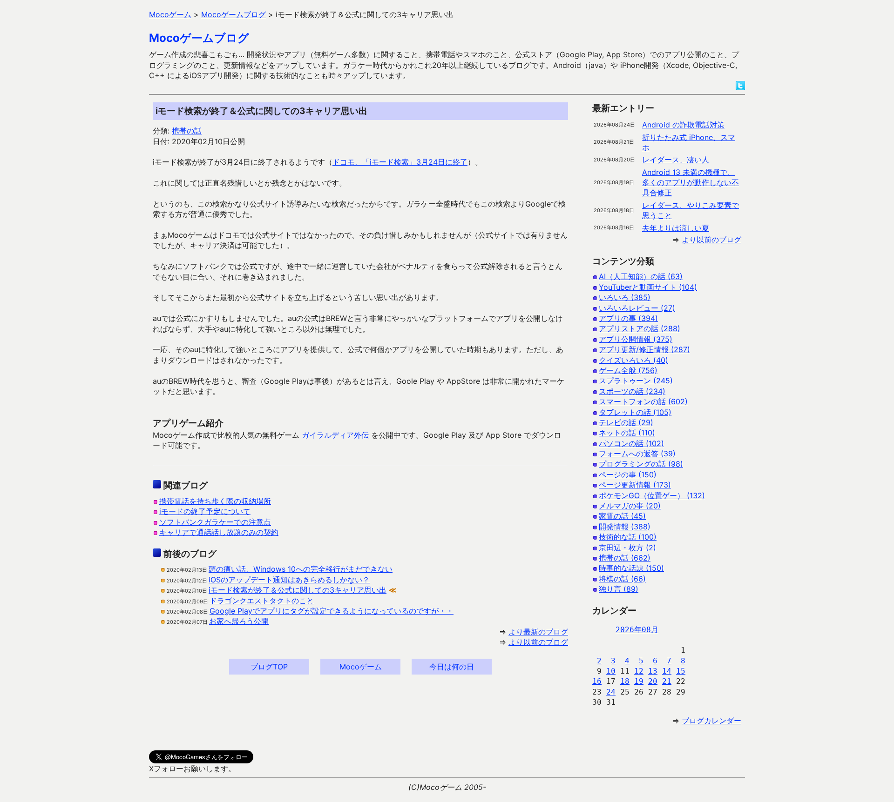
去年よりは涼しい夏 (675, 228)
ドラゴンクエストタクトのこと (262, 600)
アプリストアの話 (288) (639, 328)
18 (625, 681)
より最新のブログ (538, 631)
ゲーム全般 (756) (628, 370)
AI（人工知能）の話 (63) (641, 276)
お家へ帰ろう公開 (239, 621)
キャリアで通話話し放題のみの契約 (218, 532)
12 (638, 671)
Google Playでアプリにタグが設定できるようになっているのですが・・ (332, 610)
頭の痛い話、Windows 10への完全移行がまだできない (301, 569)
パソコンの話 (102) (631, 443)
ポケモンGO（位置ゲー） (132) (652, 495)
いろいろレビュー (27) (637, 308)
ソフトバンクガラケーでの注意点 (215, 522)
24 (611, 692)
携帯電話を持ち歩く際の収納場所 (215, 501)
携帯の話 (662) (624, 557)
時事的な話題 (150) (631, 568)
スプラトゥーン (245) (636, 380)
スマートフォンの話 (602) (643, 401)
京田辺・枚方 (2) (627, 547)
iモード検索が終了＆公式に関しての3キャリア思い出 (297, 590)
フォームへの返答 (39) (637, 453)
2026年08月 (637, 629)
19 (638, 681)
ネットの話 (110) (627, 432)
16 (597, 681)
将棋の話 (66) (622, 578)
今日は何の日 (451, 666)
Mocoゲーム (360, 666)
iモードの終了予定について (205, 511)
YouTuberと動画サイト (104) (648, 287)
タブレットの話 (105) (635, 412)
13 (652, 671)
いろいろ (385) (624, 297)
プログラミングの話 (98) (641, 463)
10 (611, 671)
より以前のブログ (538, 642)
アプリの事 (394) (628, 318)
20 (652, 681)
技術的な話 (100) (628, 536)
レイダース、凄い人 (675, 159)
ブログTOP (269, 666)
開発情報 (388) (624, 526)
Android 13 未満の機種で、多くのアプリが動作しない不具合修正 (690, 182)
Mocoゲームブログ (199, 38)
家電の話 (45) (622, 516)
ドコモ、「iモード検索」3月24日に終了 (399, 162)
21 (666, 681)
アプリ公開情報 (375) (635, 339)
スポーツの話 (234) (632, 391)
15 (680, 671)
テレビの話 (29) (626, 422)
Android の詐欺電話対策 (683, 124)
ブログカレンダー (711, 720)
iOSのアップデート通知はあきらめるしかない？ (289, 579)
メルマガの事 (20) (630, 505)
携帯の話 (187, 130)
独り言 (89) (618, 589)
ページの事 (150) (628, 474)
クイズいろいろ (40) (633, 360)
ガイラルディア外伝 (335, 435)
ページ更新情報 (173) (635, 484)
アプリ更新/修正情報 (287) (644, 349)
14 (666, 671)
